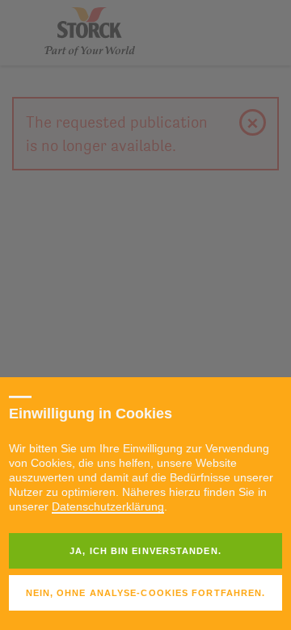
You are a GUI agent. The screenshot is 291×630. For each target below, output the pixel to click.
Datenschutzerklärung (108, 506)
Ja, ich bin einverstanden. (145, 551)
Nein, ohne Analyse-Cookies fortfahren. (146, 593)
